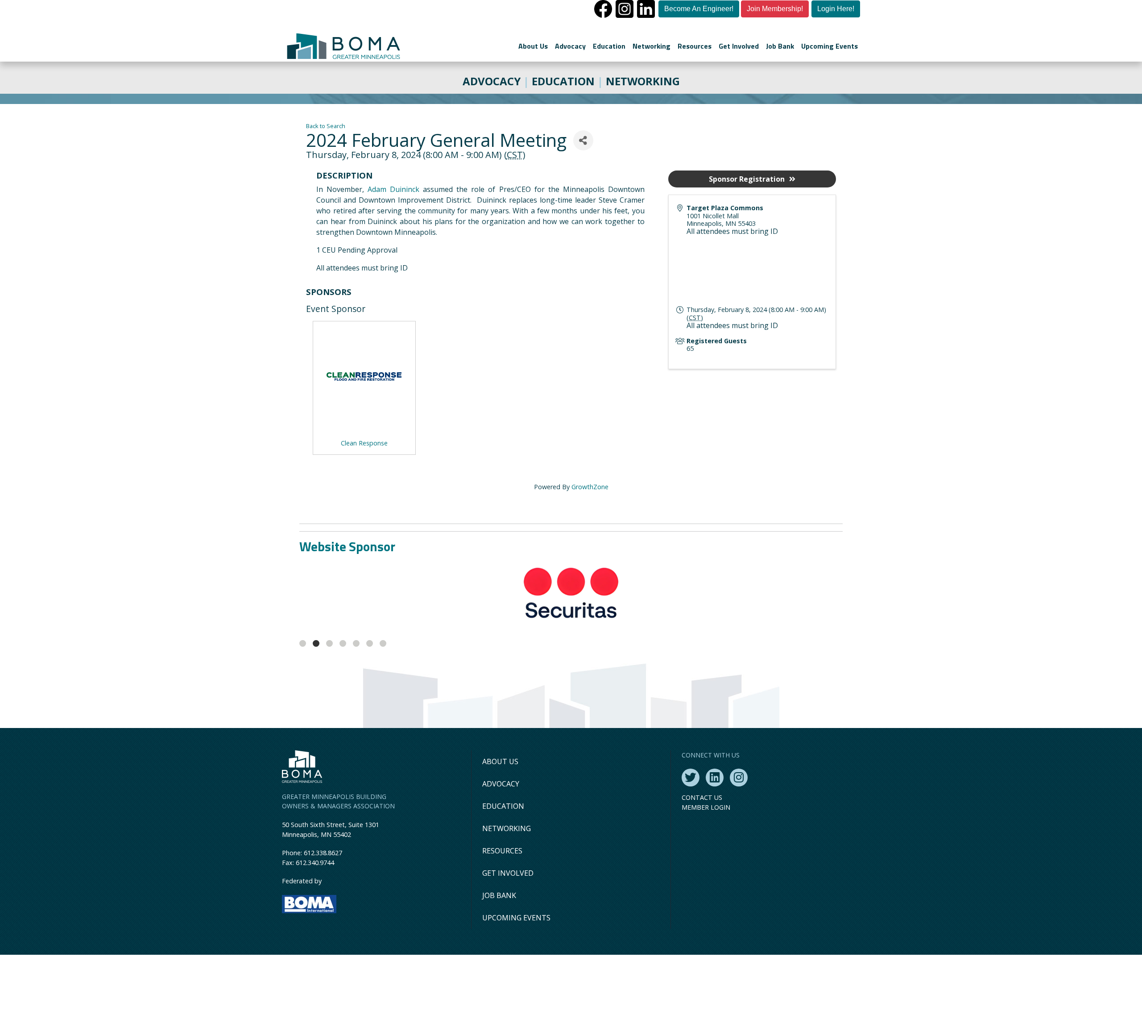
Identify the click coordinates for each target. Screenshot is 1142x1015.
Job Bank (780, 46)
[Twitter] (690, 838)
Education (609, 46)
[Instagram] (739, 838)
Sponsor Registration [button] (747, 179)
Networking (651, 46)
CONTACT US (702, 857)
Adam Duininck (393, 189)
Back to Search (325, 126)
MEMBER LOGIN (706, 867)
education (563, 81)
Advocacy (570, 46)
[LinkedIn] (715, 838)
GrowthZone (589, 487)
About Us (533, 46)
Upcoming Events (829, 46)
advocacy (492, 81)
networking (643, 81)
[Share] (583, 140)
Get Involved (739, 46)
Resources (695, 46)
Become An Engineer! (698, 8)
